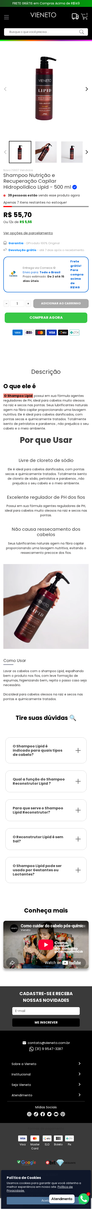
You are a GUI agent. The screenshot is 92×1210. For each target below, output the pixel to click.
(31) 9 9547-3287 (49, 1048)
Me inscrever (46, 1022)
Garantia (15, 243)
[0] (84, 19)
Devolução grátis (22, 250)
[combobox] (42, 32)
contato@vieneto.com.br (49, 1042)
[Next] (86, 152)
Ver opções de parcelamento (28, 233)
